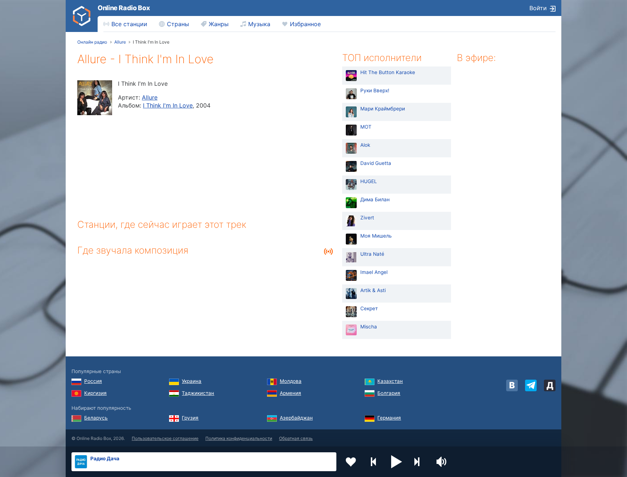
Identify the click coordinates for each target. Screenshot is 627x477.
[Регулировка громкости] (442, 461)
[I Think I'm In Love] (94, 97)
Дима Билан (375, 199)
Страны (178, 24)
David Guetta (375, 163)
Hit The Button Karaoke (387, 72)
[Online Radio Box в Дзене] (550, 385)
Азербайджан (296, 418)
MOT (366, 127)
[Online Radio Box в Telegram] (531, 385)
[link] (81, 16)
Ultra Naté (372, 254)
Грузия (190, 418)
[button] (396, 461)
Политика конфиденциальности (238, 438)
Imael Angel (374, 272)
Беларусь (96, 418)
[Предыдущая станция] (373, 461)
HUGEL (368, 181)
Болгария (388, 393)
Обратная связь (296, 438)
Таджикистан (198, 393)
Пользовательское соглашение (165, 438)
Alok (365, 145)
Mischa (368, 327)
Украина (191, 381)
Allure (149, 97)
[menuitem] (125, 24)
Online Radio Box (124, 8)
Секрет (369, 308)
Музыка (259, 24)
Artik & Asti (373, 290)
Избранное (305, 24)
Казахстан (390, 381)
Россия (93, 381)
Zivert (367, 218)
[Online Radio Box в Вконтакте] (512, 385)
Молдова (291, 381)
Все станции (129, 24)
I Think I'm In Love (168, 105)
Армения (290, 393)
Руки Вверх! (374, 90)
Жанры (219, 24)
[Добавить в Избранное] (351, 461)
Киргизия (95, 393)
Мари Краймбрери (382, 109)
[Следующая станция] (419, 461)
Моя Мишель (376, 236)
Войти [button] (538, 8)
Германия (389, 418)
